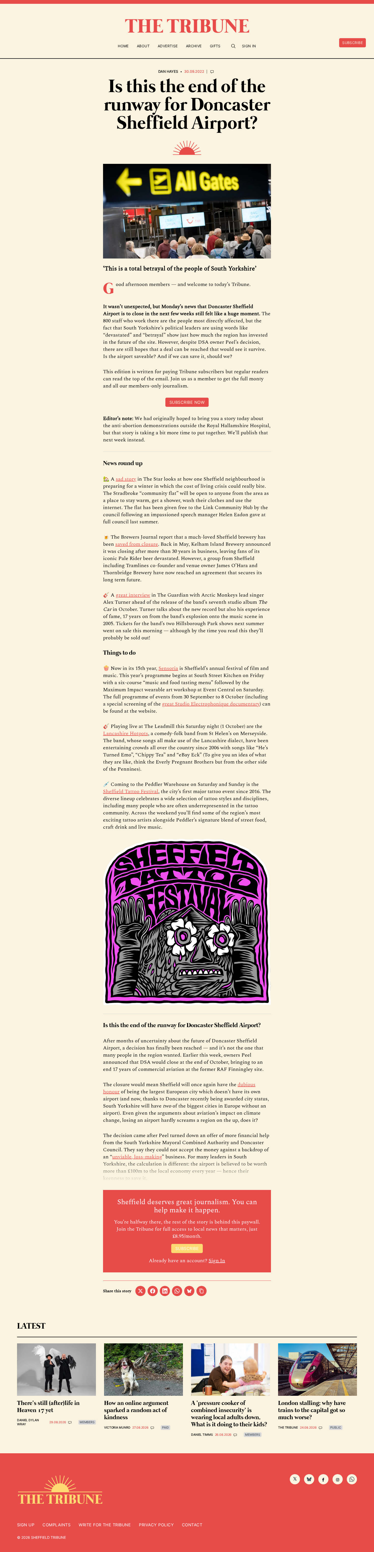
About (143, 46)
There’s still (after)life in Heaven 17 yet (48, 1406)
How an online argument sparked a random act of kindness (136, 1410)
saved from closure (136, 544)
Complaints (56, 1524)
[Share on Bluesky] (189, 1291)
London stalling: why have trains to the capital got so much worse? (312, 1410)
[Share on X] (140, 1291)
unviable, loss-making (137, 1157)
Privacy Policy (156, 1524)
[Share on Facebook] (153, 1291)
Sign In (249, 46)
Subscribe (352, 42)
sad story (126, 479)
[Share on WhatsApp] (177, 1291)
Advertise (168, 46)
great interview (133, 595)
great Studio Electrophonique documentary (211, 704)
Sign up (25, 1524)
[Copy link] (201, 1291)
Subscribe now (187, 402)
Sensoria (168, 668)
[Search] (233, 46)
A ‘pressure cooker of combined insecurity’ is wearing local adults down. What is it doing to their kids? (229, 1414)
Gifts (215, 46)
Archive (194, 46)
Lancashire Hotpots (125, 733)
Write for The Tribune (105, 1524)
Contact (192, 1524)
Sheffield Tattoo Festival (130, 791)
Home (123, 46)
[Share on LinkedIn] (165, 1291)
